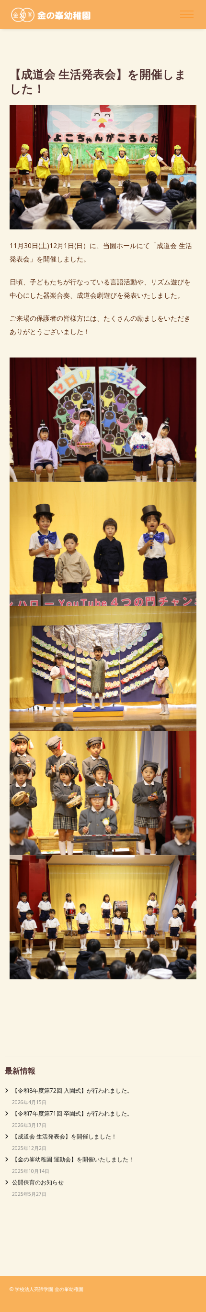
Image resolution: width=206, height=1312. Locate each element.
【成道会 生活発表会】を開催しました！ (64, 1136)
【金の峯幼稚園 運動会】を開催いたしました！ (73, 1159)
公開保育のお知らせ (38, 1182)
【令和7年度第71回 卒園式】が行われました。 (72, 1113)
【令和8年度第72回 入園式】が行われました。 (72, 1090)
